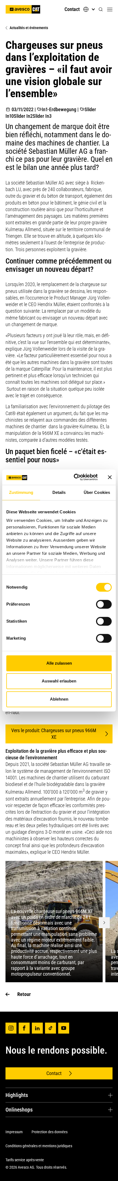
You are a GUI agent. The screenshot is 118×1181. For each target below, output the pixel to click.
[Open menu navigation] (110, 9)
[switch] (104, 604)
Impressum (14, 1132)
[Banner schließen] (110, 477)
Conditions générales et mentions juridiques (38, 1146)
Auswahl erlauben (59, 681)
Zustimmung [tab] (21, 492)
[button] (100, 9)
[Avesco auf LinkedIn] (37, 1028)
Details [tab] (59, 492)
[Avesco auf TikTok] (50, 1028)
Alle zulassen (59, 663)
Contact (72, 9)
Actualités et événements (29, 28)
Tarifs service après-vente (24, 1160)
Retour (24, 994)
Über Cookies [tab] (97, 492)
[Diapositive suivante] (104, 922)
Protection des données (50, 1132)
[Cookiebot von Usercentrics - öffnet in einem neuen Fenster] (74, 477)
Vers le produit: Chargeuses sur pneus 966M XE (53, 733)
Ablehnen (59, 699)
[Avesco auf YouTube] (63, 1028)
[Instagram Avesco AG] (10, 1028)
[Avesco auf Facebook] (24, 1028)
